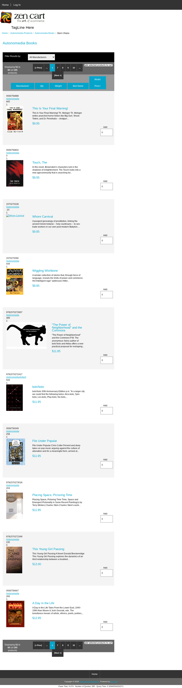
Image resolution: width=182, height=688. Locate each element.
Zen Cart (114, 682)
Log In (17, 4)
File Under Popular (44, 441)
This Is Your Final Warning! (50, 108)
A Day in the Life (43, 603)
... (47, 68)
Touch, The (39, 162)
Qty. (42, 86)
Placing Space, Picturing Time (52, 495)
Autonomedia (12, 99)
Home (5, 4)
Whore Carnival (42, 216)
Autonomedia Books (44, 33)
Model (98, 79)
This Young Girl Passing (48, 549)
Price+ (98, 86)
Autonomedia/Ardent (16, 377)
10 (74, 68)
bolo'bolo (38, 387)
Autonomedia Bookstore (89, 682)
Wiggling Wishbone (45, 270)
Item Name (78, 86)
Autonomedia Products (21, 33)
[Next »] (57, 75)
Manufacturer (22, 86)
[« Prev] (38, 68)
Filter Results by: (13, 56)
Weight (58, 86)
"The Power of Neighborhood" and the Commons (67, 327)
